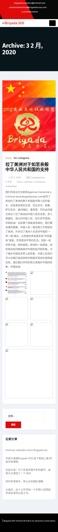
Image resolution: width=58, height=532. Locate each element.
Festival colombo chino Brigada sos (26, 450)
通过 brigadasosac (35, 177)
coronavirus (39, 181)
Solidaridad (11, 186)
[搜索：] (25, 416)
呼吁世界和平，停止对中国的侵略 (24, 481)
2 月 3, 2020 (15, 177)
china (19, 181)
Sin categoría (21, 158)
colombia (27, 181)
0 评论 (8, 181)
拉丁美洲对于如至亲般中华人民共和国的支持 (27, 167)
